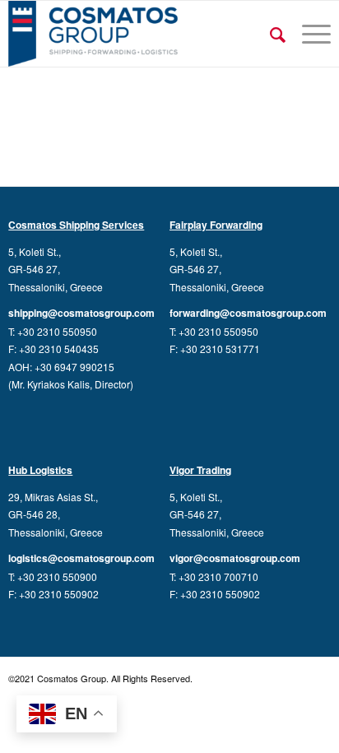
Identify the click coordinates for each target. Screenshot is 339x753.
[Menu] (308, 34)
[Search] (269, 34)
